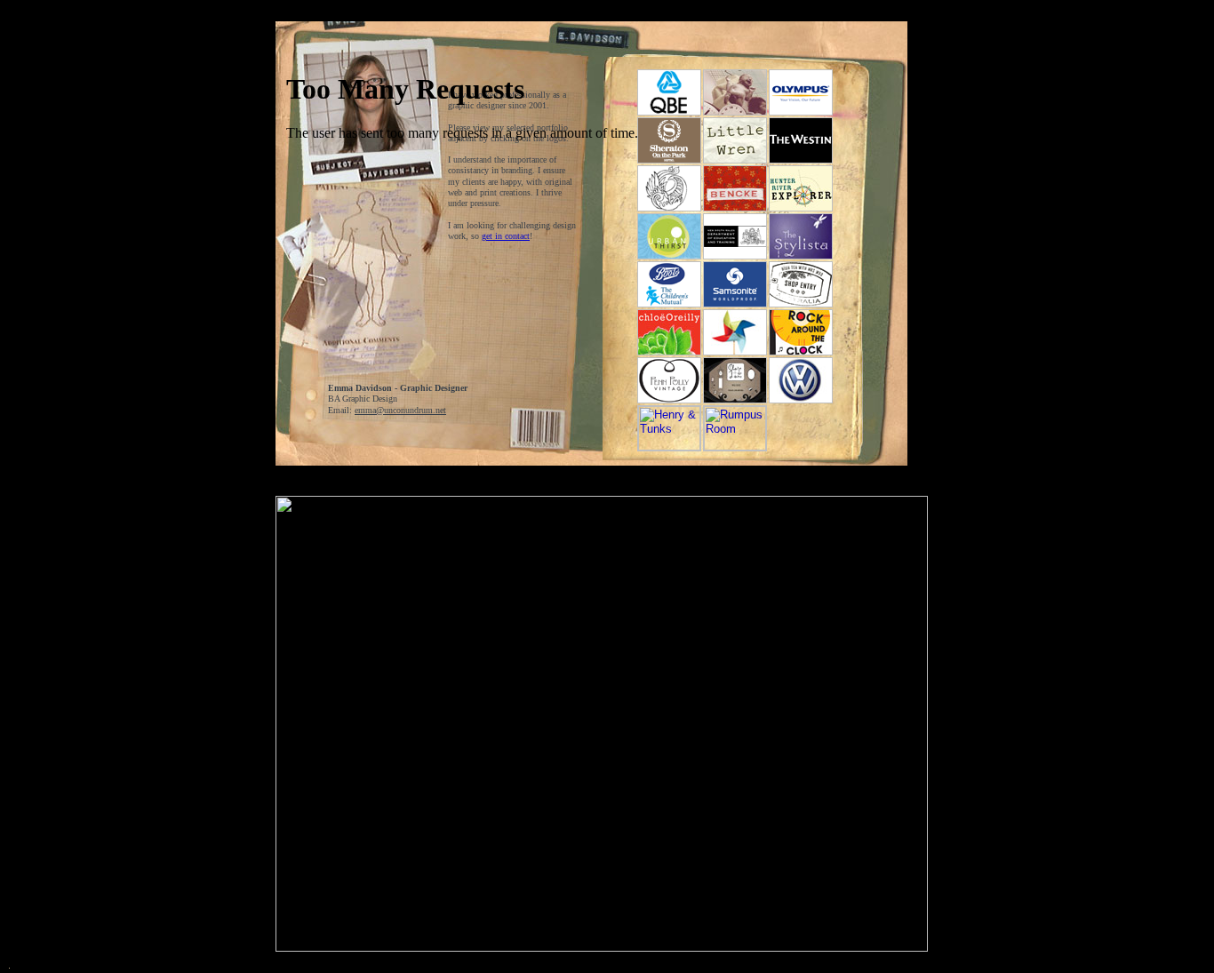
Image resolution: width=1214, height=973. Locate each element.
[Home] (344, 19)
